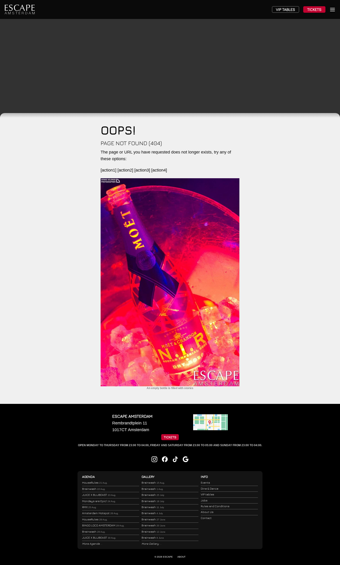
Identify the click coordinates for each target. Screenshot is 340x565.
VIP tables (207, 494)
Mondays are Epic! (99, 501)
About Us (207, 512)
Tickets (314, 9)
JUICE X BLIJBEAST (99, 495)
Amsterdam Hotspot (100, 513)
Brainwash (93, 489)
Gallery (148, 477)
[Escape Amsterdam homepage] (20, 9)
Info (204, 477)
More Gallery (151, 543)
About (181, 557)
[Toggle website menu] (332, 9)
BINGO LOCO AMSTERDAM (103, 525)
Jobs (204, 500)
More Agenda (91, 543)
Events (205, 482)
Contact (206, 518)
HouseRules (95, 482)
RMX (89, 507)
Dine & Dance (209, 488)
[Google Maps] (210, 429)
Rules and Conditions (215, 506)
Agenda (88, 477)
